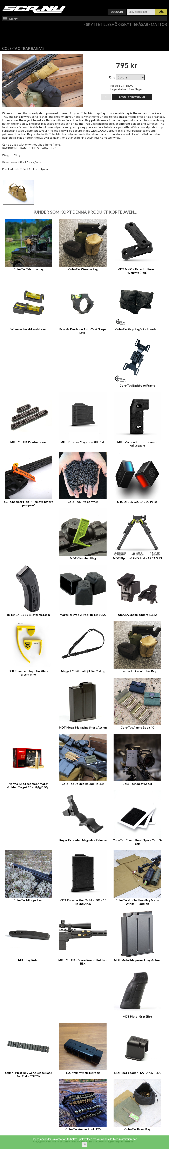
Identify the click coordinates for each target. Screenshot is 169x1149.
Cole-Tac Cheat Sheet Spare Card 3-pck (137, 841)
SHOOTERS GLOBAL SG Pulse (137, 501)
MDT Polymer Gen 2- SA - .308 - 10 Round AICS (83, 901)
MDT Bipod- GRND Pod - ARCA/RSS (137, 558)
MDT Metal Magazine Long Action (137, 960)
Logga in (117, 11)
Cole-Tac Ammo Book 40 (137, 727)
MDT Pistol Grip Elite (137, 1016)
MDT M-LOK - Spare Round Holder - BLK (82, 961)
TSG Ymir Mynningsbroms (82, 1072)
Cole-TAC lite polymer (83, 501)
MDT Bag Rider (28, 960)
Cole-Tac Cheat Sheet (137, 783)
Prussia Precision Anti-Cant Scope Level (82, 330)
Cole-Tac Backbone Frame (137, 385)
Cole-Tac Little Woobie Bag (137, 671)
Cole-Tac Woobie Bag (83, 269)
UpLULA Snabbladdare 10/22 (137, 614)
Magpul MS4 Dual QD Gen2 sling (83, 671)
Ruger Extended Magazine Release (83, 840)
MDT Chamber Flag (83, 558)
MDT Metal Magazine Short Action (83, 727)
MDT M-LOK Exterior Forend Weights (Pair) (137, 270)
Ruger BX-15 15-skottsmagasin (28, 614)
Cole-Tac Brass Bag (137, 1129)
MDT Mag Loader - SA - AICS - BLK (137, 1072)
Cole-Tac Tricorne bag (28, 269)
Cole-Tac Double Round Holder (83, 783)
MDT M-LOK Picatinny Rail (28, 442)
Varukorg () (84, 3)
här (135, 1139)
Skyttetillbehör (103, 24)
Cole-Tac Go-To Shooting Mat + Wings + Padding (137, 901)
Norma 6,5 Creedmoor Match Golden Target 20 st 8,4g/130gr (28, 785)
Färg (111, 77)
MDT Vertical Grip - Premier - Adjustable (137, 443)
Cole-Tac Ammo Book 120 (82, 1129)
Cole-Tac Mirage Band (28, 900)
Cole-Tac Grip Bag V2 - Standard (137, 329)
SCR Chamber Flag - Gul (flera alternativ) (28, 672)
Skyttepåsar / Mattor (144, 24)
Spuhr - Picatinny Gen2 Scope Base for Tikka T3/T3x (28, 1074)
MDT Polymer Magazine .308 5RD (83, 442)
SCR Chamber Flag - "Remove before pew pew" (28, 503)
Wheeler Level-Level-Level (28, 329)
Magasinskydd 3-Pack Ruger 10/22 (83, 614)
